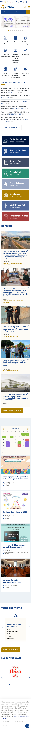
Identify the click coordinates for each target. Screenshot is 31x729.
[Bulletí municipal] (15, 140)
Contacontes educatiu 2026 (15, 512)
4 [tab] (14, 30)
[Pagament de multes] (15, 217)
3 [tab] (12, 30)
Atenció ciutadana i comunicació (14, 625)
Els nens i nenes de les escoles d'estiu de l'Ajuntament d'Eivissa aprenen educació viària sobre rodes (14, 362)
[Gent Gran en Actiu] (15, 206)
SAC (8, 629)
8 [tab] (22, 30)
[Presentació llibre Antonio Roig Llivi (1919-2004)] (15, 533)
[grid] (15, 440)
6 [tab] (18, 30)
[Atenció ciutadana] (15, 151)
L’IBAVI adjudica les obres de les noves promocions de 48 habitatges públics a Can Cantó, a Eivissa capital (15, 397)
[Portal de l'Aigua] (15, 184)
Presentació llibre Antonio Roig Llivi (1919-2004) (14, 546)
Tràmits (9, 636)
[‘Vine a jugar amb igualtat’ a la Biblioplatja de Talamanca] (15, 465)
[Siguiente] (29, 625)
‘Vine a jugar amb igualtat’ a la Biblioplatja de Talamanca (15, 478)
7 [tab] (20, 30)
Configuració (6, 721)
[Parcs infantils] (15, 173)
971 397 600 (5, 2)
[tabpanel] (15, 22)
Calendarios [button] (5, 452)
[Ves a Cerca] (25, 7)
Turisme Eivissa (15, 685)
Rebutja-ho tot (6, 725)
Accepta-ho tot (19, 721)
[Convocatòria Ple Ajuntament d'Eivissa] (15, 568)
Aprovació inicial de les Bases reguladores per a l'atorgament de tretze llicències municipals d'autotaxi (15, 90)
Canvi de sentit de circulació (9, 101)
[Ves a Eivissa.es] (7, 7)
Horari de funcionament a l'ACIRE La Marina (14, 96)
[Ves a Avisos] (27, 12)
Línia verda (10, 638)
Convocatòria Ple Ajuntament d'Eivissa (12, 581)
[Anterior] (2, 625)
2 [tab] (10, 30)
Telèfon (9, 634)
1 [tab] (8, 30)
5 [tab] (16, 30)
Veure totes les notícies (11, 410)
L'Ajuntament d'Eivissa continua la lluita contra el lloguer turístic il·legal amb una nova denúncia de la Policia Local (15, 328)
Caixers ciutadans (12, 631)
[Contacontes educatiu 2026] (15, 500)
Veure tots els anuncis (10, 127)
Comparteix (28, 250)
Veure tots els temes (10, 649)
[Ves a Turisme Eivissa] (15, 672)
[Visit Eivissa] (15, 195)
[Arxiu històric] (15, 162)
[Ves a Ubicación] (21, 2)
